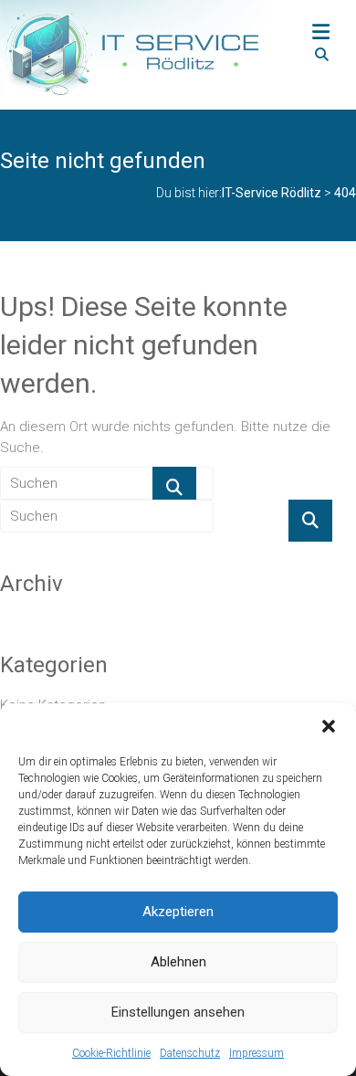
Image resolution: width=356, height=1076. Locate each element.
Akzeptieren (178, 911)
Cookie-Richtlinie (111, 1053)
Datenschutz (190, 1053)
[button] (328, 726)
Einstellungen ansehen (178, 1012)
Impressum (256, 1053)
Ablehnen (178, 962)
